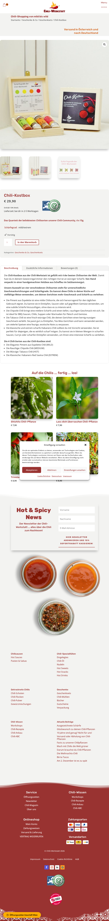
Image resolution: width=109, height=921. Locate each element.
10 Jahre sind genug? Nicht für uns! (74, 732)
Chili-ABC (15, 736)
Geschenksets (45, 20)
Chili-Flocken (17, 696)
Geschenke (62, 689)
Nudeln (60, 664)
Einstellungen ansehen (74, 470)
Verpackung (63, 707)
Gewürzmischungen (21, 704)
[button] (85, 445)
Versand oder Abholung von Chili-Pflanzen (74, 737)
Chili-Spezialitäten (66, 654)
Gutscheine (62, 704)
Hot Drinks (62, 675)
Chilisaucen (17, 654)
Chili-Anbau (16, 732)
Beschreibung (11, 268)
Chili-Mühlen (63, 696)
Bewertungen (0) (69, 268)
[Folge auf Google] (62, 867)
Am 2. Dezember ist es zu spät (72, 760)
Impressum (67, 476)
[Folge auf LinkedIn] (57, 867)
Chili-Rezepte (17, 729)
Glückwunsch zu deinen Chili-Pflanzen (76, 729)
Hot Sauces (16, 657)
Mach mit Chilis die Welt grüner (72, 746)
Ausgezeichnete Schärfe (69, 725)
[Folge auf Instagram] (52, 867)
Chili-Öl (60, 660)
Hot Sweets (62, 668)
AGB (77, 859)
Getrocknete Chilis (20, 689)
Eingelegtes (62, 657)
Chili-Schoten (17, 693)
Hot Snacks (62, 671)
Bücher (60, 700)
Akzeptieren (31, 470)
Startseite (15, 20)
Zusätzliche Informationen (39, 268)
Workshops (16, 725)
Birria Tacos (63, 757)
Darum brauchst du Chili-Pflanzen (74, 749)
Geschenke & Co (29, 20)
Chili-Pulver (16, 700)
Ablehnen (51, 470)
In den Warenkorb (27, 242)
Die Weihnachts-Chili (67, 753)
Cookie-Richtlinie (43, 476)
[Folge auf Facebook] (46, 867)
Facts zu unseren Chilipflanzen (72, 742)
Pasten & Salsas (19, 660)
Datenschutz (57, 476)
